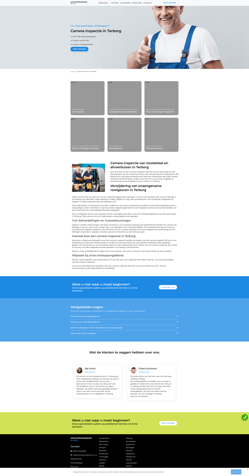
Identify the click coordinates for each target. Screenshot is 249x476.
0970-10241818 (169, 3)
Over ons (137, 3)
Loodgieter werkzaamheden (123, 112)
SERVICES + (104, 3)
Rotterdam (104, 441)
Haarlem (103, 451)
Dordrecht (130, 444)
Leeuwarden (131, 463)
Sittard (129, 466)
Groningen (103, 457)
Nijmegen (130, 447)
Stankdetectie (116, 148)
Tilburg (129, 438)
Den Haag (103, 444)
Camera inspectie (154, 148)
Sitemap (74, 467)
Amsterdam (104, 438)
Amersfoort (131, 441)
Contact (147, 3)
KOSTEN (115, 3)
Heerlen (129, 451)
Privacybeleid (76, 463)
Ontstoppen (78, 112)
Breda (101, 466)
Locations (125, 3)
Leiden (102, 463)
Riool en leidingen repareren (160, 112)
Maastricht (130, 457)
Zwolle (129, 460)
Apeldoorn (130, 454)
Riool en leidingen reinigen (85, 148)
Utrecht (102, 447)
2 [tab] (126, 405)
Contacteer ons (168, 287)
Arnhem (102, 460)
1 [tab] (123, 405)
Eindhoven (103, 454)
